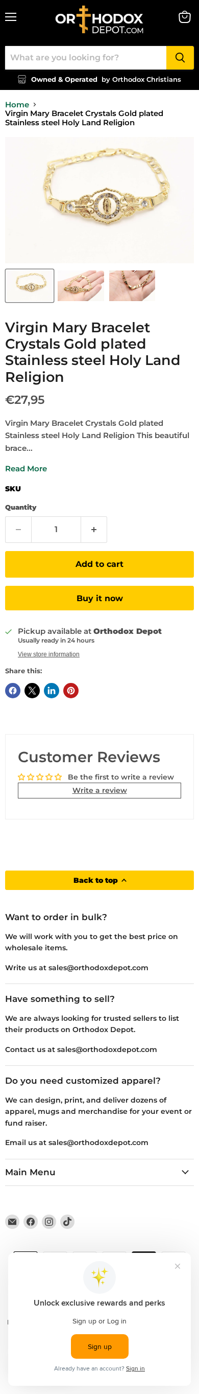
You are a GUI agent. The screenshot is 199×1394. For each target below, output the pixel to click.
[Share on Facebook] (12, 690)
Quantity (20, 507)
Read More (26, 468)
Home (17, 104)
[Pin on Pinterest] (71, 690)
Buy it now (100, 598)
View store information (49, 654)
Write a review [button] (99, 790)
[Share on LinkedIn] (51, 690)
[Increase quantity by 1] (94, 529)
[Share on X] (32, 690)
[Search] (180, 58)
